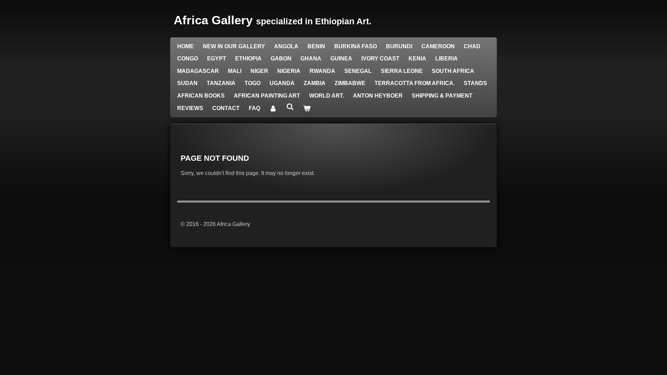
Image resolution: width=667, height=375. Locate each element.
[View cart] (306, 108)
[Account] (273, 108)
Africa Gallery (272, 20)
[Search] (289, 107)
